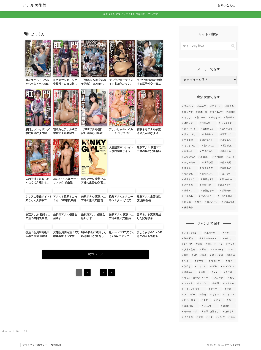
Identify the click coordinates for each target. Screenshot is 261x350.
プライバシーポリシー (34, 344)
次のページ (95, 254)
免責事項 (56, 344)
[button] (233, 46)
